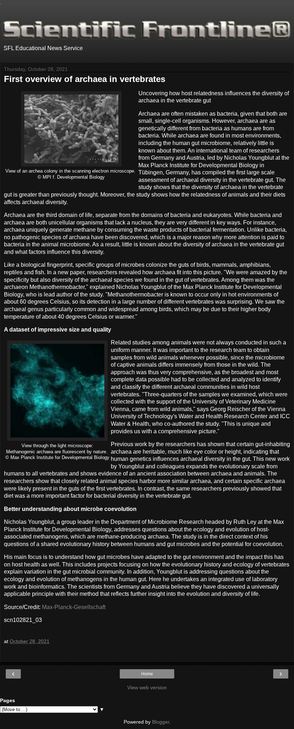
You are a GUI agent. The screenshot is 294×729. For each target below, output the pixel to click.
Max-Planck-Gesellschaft (73, 607)
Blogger (160, 722)
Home (147, 673)
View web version (147, 687)
